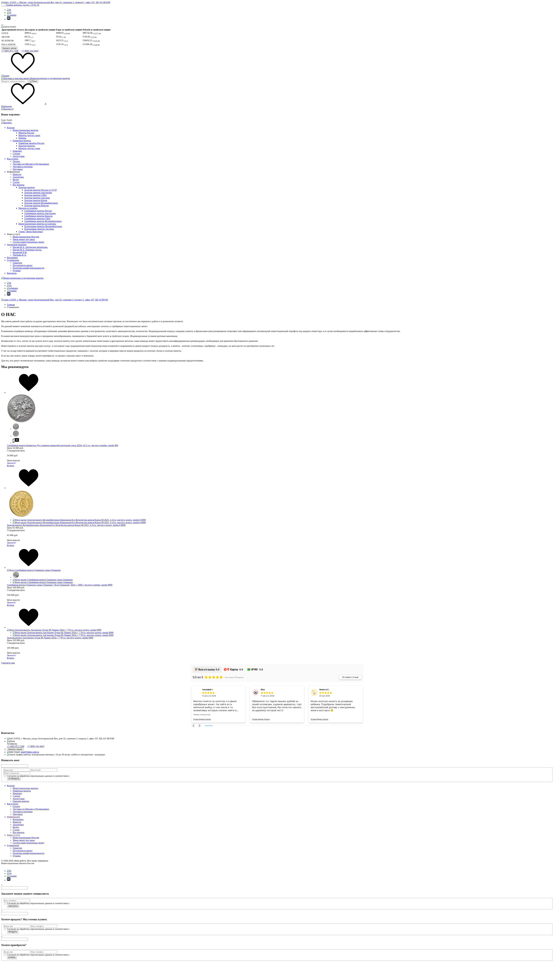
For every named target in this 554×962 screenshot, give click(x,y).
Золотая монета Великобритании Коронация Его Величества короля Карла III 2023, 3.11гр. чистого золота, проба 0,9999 (66, 525)
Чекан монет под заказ (24, 239)
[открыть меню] (2, 24)
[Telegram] (9, 10)
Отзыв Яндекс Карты (202, 719)
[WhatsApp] (12, 288)
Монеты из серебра (27, 208)
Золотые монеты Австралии (38, 192)
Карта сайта (7, 868)
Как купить (12, 159)
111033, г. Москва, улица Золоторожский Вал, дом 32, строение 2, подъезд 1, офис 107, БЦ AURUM (58, 299)
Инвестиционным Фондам (26, 237)
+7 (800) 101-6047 (30, 51)
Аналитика (18, 177)
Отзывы (17, 270)
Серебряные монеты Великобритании (43, 221)
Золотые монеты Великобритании (41, 203)
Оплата (16, 161)
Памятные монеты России (31, 143)
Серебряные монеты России (38, 211)
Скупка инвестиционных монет (28, 242)
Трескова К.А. (20, 255)
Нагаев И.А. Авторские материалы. (30, 247)
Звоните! (11, 463)
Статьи (16, 182)
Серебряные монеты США (37, 218)
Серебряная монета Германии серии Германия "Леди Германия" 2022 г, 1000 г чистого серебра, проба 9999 (59, 585)
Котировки (12, 257)
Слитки (16, 153)
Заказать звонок (9, 48)
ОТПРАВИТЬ (14, 781)
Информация (13, 819)
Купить (10, 465)
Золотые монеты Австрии (37, 198)
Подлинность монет (22, 265)
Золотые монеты (26, 187)
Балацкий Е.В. (20, 252)
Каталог (11, 127)
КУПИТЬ (12, 960)
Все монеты (18, 185)
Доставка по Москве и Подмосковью (31, 164)
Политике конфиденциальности (503, 954)
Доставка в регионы (23, 166)
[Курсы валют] (8, 26)
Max (263, 689)
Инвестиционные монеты (25, 130)
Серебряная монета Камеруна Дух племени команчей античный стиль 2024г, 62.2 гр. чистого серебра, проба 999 (62, 445)
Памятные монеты (22, 140)
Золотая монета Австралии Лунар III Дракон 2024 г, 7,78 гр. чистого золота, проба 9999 (50, 638)
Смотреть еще (8, 663)
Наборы (22, 138)
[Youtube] (11, 15)
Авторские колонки (16, 244)
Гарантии (17, 263)
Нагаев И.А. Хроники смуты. (27, 250)
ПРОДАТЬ (12, 934)
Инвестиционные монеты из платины (37, 224)
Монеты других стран (29, 135)
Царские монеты (26, 146)
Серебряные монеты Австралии (40, 213)
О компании (13, 260)
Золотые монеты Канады (36, 205)
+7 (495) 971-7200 (9, 51)
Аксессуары (19, 156)
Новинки (17, 151)
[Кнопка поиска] (33, 81)
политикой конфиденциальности (86, 778)
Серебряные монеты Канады (38, 216)
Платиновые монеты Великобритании (43, 226)
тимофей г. (207, 689)
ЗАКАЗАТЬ (13, 908)
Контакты (12, 273)
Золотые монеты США (35, 195)
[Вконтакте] (9, 12)
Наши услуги (13, 837)
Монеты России (26, 133)
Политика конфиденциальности (28, 268)
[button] (193, 728)
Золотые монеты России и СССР (40, 190)
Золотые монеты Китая (35, 200)
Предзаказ (18, 169)
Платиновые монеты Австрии (39, 229)
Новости (17, 174)
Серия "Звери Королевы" (30, 231)
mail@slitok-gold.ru (30, 754)
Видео (16, 179)
